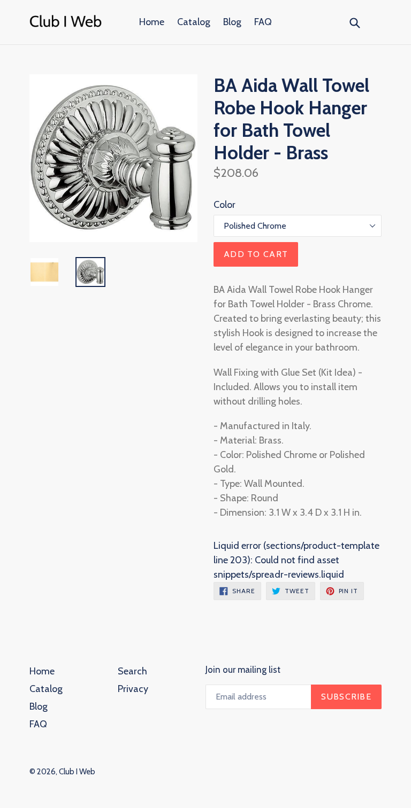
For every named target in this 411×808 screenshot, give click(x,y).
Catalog (193, 22)
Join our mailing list (243, 669)
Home (151, 22)
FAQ (263, 22)
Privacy (133, 689)
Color (224, 205)
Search (132, 671)
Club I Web (77, 771)
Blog (232, 22)
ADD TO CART (256, 254)
